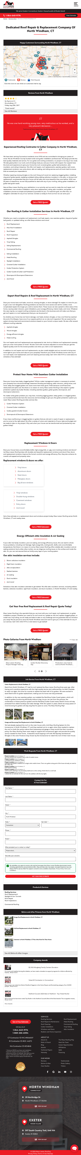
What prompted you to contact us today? (17, 847)
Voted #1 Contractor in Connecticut (41, 980)
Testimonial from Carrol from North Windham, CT (40, 129)
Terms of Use (42, 1154)
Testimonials (65, 1061)
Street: (7, 805)
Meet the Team (64, 1042)
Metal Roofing (68, 1022)
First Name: (9, 788)
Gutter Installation (47, 1027)
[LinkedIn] (59, 1072)
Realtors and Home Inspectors (51, 1032)
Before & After (46, 1063)
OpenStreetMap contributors (69, 76)
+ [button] (74, 69)
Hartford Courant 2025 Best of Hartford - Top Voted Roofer (49, 994)
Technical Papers (46, 1050)
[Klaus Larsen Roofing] (8, 4)
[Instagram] (71, 1072)
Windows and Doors (48, 1029)
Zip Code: (44, 822)
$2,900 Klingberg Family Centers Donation (43, 967)
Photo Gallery (65, 1063)
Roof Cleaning (45, 1024)
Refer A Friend (46, 1042)
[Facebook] (47, 1072)
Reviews (44, 1061)
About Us (44, 1040)
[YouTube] (65, 1072)
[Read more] (13, 972)
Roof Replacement (70, 1019)
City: (7, 813)
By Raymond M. (10, 101)
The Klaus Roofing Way (66, 1040)
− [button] (74, 72)
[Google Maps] (53, 1072)
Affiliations (62, 1047)
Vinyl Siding (68, 1027)
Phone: (7, 830)
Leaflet (49, 76)
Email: (7, 839)
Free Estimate (71, 15)
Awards (43, 1047)
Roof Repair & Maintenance (50, 1022)
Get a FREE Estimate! (40, 527)
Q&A (60, 1050)
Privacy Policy (60, 868)
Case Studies (45, 1066)
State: (7, 822)
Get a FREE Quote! (40, 202)
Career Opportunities (66, 1045)
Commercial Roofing (71, 1024)
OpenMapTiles (57, 76)
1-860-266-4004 (20, 1032)
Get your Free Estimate (40, 876)
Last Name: (9, 796)
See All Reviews (11, 111)
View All (74, 640)
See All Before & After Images (16, 953)
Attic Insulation (69, 1029)
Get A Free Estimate (20, 1022)
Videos (63, 1066)
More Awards (8, 1004)
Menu (76, 6)
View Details (8, 925)
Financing (62, 1052)
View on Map (42, 1106)
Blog (42, 1045)
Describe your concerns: (12, 856)
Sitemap (50, 1154)
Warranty (44, 1052)
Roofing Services (46, 1019)
